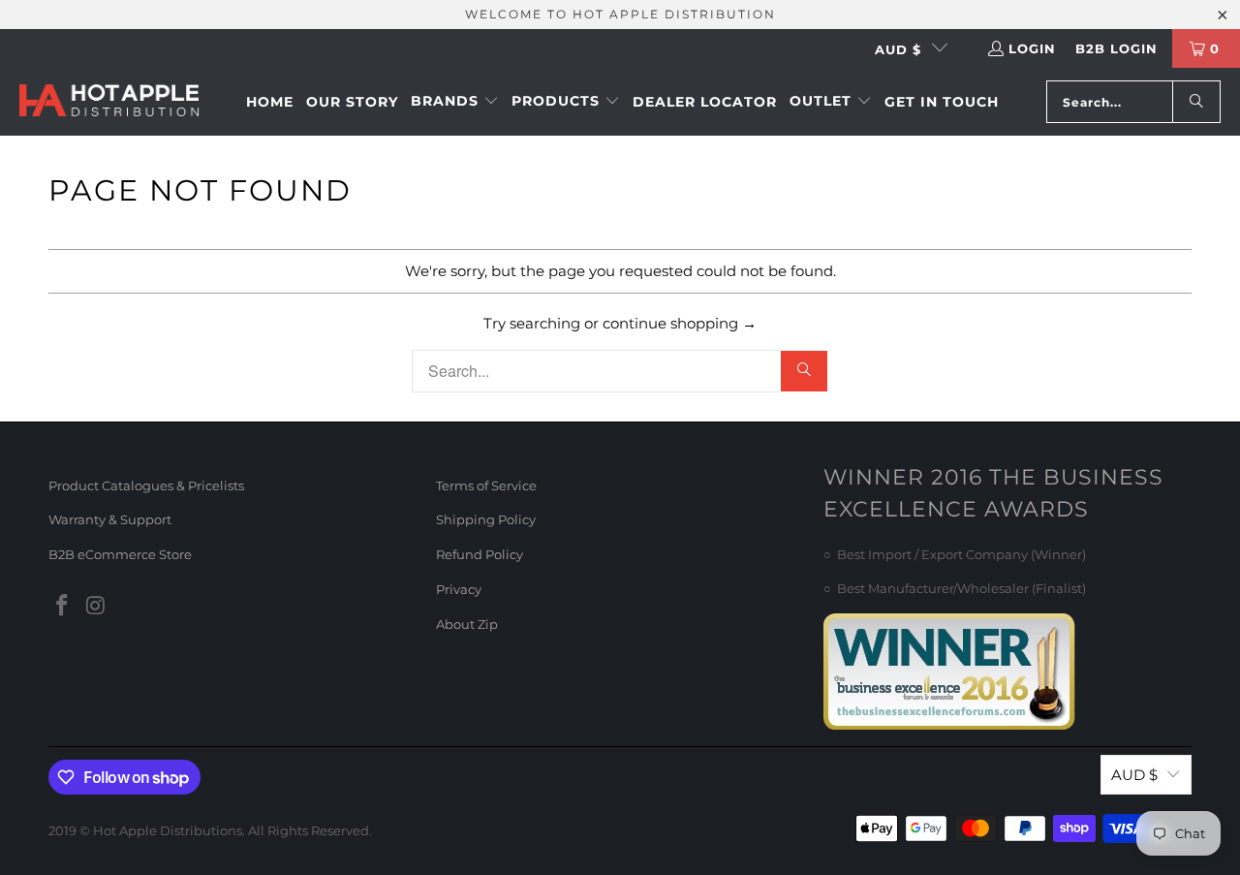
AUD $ (898, 49)
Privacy (458, 589)
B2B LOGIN (1116, 48)
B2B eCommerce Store (120, 554)
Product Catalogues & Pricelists (146, 485)
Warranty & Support (109, 519)
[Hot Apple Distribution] (109, 102)
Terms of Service (486, 485)
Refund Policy (479, 554)
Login (1032, 48)
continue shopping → (680, 323)
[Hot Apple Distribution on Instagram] (96, 606)
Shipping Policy (486, 519)
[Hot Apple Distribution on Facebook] (63, 606)
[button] (455, 102)
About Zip (467, 624)
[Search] (1196, 101)
